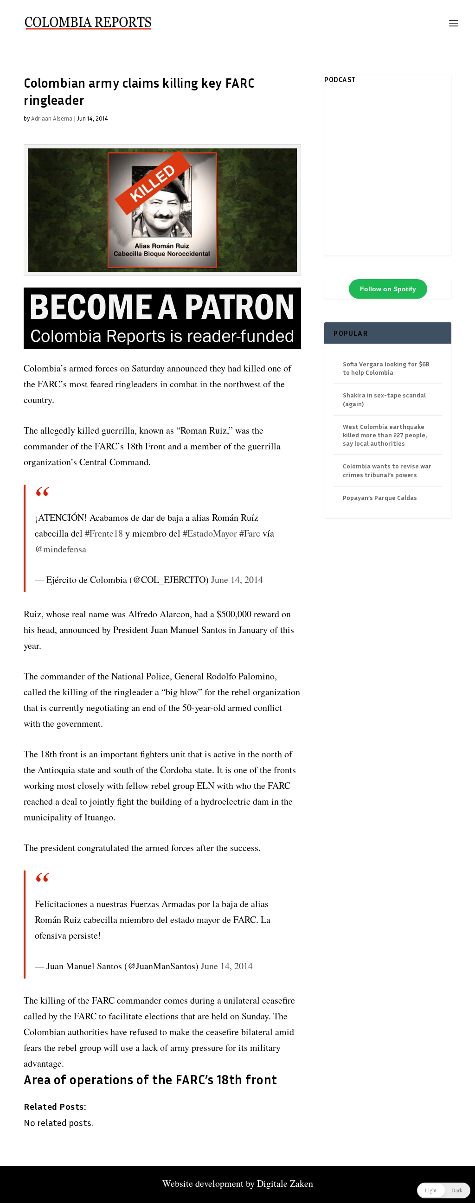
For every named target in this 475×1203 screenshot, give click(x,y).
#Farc (249, 533)
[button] (443, 1190)
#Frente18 (104, 533)
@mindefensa (60, 549)
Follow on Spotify (388, 289)
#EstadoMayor (210, 533)
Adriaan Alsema (51, 118)
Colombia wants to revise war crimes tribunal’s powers (387, 470)
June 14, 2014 (237, 579)
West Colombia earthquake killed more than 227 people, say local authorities (385, 434)
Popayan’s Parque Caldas (380, 497)
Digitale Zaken (285, 1183)
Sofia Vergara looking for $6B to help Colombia (386, 368)
